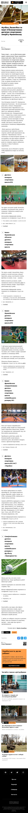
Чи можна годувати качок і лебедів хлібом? (12, 755)
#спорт (16, 23)
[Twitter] (17, 772)
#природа (11, 751)
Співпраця (14, 789)
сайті (21, 282)
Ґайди (7, 632)
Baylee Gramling (22, 628)
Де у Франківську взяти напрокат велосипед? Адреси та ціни (12, 726)
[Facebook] (5, 772)
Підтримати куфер (14, 665)
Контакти (14, 794)
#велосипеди (12, 722)
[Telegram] (11, 772)
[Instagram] (23, 772)
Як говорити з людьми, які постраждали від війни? (10, 695)
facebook (5, 226)
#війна (10, 692)
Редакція (14, 784)
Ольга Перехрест (6, 644)
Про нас (14, 779)
